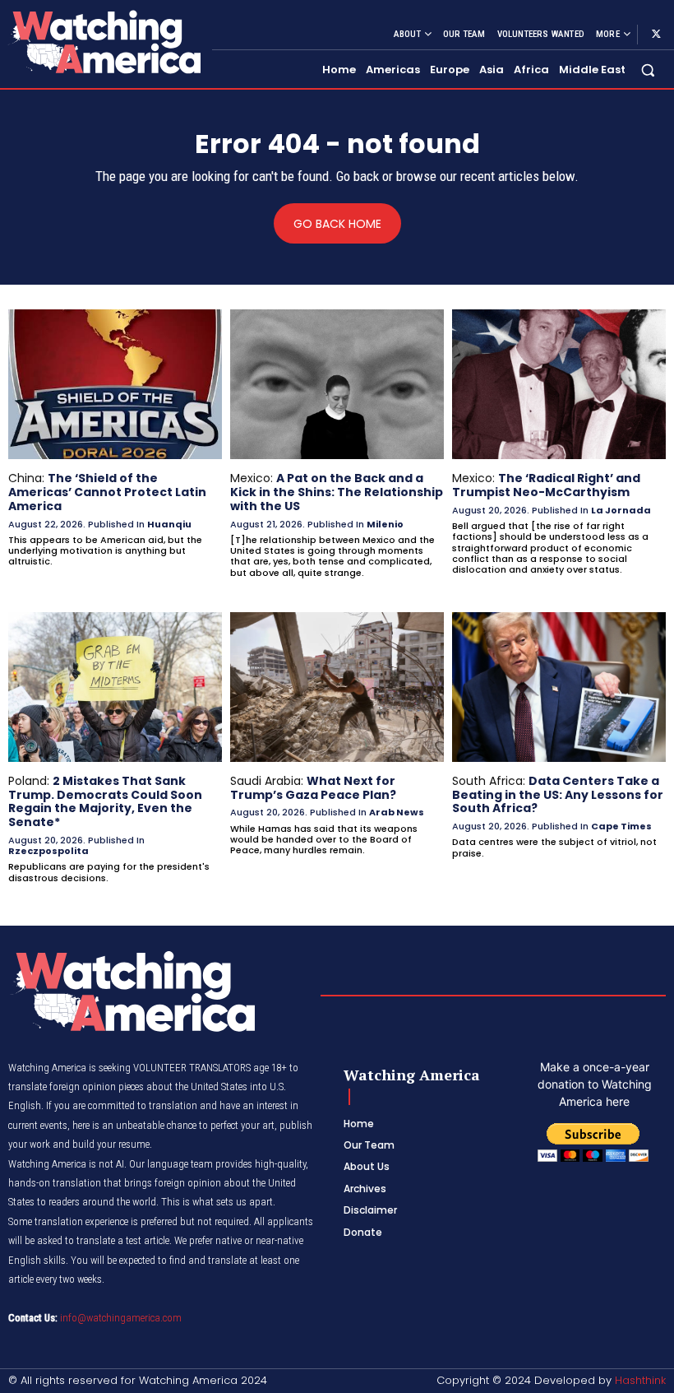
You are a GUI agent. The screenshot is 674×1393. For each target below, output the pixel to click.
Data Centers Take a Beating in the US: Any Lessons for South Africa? (557, 795)
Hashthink (640, 1380)
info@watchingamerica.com (121, 1318)
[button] (648, 70)
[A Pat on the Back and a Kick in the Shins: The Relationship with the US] (337, 384)
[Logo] (104, 41)
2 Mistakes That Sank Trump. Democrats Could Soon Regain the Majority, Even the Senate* (105, 801)
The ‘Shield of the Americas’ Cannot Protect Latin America (107, 492)
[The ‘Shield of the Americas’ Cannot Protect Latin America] (115, 384)
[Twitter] (656, 34)
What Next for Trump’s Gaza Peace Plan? (313, 788)
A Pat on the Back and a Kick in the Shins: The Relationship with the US (336, 492)
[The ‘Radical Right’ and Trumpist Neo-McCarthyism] (559, 384)
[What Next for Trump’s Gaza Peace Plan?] (337, 687)
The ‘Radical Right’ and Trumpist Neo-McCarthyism (546, 485)
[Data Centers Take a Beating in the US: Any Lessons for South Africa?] (559, 687)
